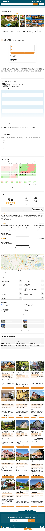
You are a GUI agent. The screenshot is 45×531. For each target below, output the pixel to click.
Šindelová (3, 432)
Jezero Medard (4, 306)
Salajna (3, 492)
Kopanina (3, 13)
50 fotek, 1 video (15, 26)
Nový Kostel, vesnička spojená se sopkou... (34, 321)
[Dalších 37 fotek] (22, 454)
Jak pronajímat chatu (29, 527)
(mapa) (10, 13)
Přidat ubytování (35, 1)
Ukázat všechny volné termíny (18, 186)
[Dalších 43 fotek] (37, 366)
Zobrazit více (3, 140)
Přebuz (33, 492)
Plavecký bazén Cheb (5, 312)
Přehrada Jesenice (5, 311)
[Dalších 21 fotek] (37, 395)
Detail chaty (22, 417)
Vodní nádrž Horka (9, 321)
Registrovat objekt (16, 527)
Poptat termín (22, 52)
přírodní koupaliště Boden (6, 305)
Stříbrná (3, 373)
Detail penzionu (7, 417)
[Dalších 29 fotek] (8, 484)
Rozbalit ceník (22, 119)
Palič (32, 462)
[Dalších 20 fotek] (22, 395)
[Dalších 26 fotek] (22, 425)
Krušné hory (7, 13)
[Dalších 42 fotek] (8, 395)
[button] (22, 261)
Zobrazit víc (3, 314)
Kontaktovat (31, 59)
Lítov (7, 325)
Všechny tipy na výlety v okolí (22, 330)
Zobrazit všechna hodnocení (22, 246)
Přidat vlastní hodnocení (38, 209)
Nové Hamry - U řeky (27, 311)
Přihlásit (41, 1)
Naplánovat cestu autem (4, 270)
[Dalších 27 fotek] (37, 454)
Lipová (34, 462)
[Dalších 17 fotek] (37, 484)
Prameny (3, 461)
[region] (22, 262)
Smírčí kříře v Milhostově (31, 325)
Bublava (25, 309)
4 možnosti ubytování (40, 438)
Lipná (17, 432)
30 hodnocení (22, 13)
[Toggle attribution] (43, 269)
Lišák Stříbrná (26, 306)
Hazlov (20, 432)
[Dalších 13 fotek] (8, 425)
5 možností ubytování (11, 499)
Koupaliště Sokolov (5, 310)
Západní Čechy (23, 432)
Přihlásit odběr (31, 520)
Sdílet (34, 13)
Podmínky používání (16, 525)
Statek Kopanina (14, 66)
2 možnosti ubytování (25, 467)
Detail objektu (22, 446)
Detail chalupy (37, 417)
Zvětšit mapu (40, 255)
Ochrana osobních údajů (30, 525)
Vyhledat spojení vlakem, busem (13, 270)
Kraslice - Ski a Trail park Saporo (28, 305)
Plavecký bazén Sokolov (5, 309)
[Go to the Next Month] (35, 161)
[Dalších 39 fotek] (8, 454)
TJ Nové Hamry (26, 310)
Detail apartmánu (22, 477)
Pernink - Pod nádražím (27, 312)
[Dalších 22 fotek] (37, 425)
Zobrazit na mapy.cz (21, 270)
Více (2, 384)
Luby (17, 374)
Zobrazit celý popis (22, 75)
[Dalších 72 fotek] (8, 366)
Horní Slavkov (19, 461)
